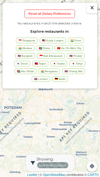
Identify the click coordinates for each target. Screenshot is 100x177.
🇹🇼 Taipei (40, 63)
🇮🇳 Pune (75, 40)
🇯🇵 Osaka (59, 63)
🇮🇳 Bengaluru (49, 71)
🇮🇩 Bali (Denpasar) (50, 55)
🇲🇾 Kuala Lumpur (52, 40)
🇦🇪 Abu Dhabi (25, 71)
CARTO (93, 174)
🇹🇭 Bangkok (25, 55)
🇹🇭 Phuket (75, 55)
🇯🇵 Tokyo (77, 63)
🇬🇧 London (41, 78)
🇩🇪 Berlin (60, 78)
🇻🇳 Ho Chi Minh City (69, 48)
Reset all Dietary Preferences (50, 14)
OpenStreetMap (54, 174)
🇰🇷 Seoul (22, 63)
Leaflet (32, 174)
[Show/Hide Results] (92, 8)
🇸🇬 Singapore (26, 40)
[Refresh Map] (92, 166)
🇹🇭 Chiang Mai (73, 71)
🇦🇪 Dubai (44, 48)
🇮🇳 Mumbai (25, 48)
